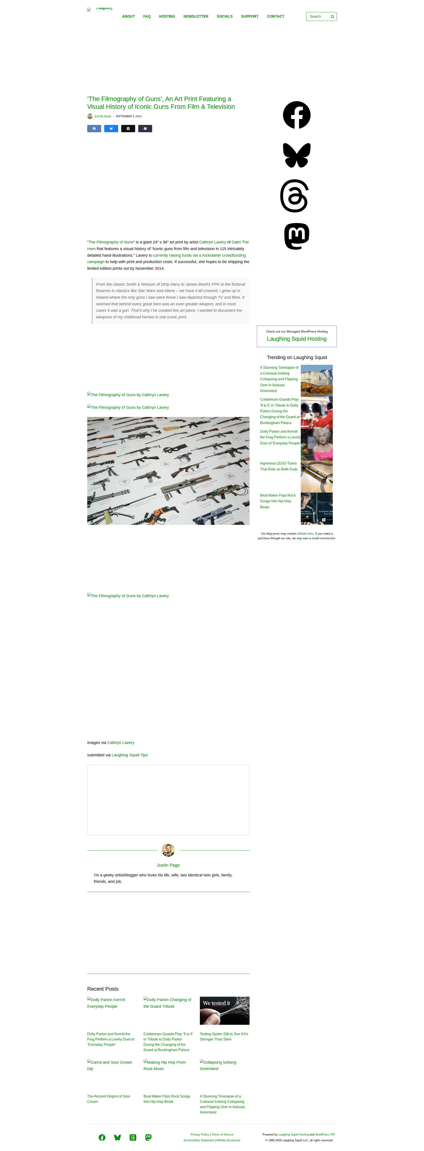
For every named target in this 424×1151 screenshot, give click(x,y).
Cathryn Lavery (212, 242)
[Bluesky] (111, 128)
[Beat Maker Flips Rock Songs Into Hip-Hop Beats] (168, 1073)
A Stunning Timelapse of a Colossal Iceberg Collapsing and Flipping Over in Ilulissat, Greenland (279, 379)
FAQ (147, 16)
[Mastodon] (297, 251)
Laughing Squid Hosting (297, 338)
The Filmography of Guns (111, 242)
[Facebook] (94, 128)
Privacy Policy (200, 1134)
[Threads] (128, 128)
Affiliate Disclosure (228, 1140)
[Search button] (332, 16)
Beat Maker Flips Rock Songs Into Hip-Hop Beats (278, 501)
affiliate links (305, 533)
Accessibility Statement (199, 1140)
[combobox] (317, 16)
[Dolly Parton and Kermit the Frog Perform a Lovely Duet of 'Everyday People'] (317, 444)
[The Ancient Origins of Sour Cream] (112, 1073)
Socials (225, 16)
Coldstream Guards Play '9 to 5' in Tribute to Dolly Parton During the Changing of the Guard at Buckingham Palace (279, 411)
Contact (275, 16)
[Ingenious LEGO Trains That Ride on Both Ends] (317, 476)
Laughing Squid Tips (130, 755)
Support (250, 16)
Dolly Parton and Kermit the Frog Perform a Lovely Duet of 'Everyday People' (280, 437)
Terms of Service (222, 1134)
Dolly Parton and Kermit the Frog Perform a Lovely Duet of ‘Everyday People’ (110, 1039)
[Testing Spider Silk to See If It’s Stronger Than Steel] (225, 1011)
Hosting (167, 16)
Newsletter (196, 16)
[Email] (145, 128)
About (128, 16)
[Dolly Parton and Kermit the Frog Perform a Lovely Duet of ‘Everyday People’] (112, 1011)
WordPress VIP (325, 1134)
